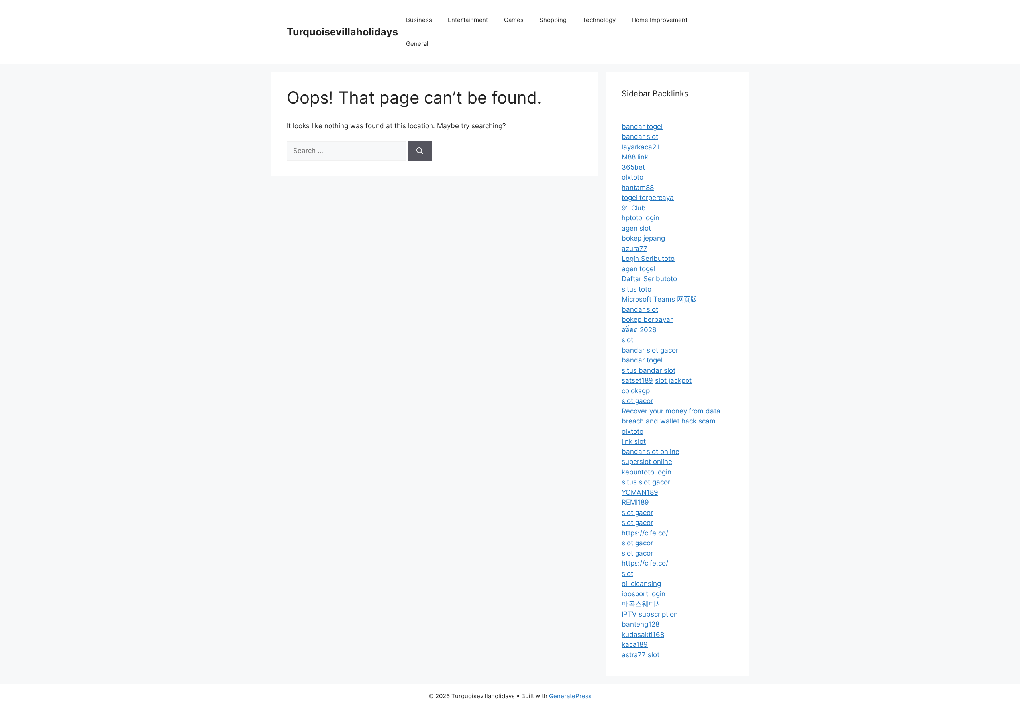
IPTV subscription (650, 614)
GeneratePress (570, 696)
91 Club (634, 208)
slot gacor (637, 401)
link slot (634, 441)
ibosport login (643, 594)
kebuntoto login (646, 472)
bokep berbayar (647, 319)
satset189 (637, 380)
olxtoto (632, 177)
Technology (599, 20)
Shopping (553, 20)
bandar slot (640, 137)
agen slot (636, 228)
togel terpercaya (648, 198)
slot (627, 340)
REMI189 (635, 502)
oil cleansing (641, 584)
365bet (633, 167)
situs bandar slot (648, 370)
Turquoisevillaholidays (342, 32)
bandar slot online (650, 452)
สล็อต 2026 (639, 330)
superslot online (647, 462)
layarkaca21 (640, 147)
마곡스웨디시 (642, 604)
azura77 (634, 249)
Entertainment (468, 20)
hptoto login (640, 218)
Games (514, 20)
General (417, 43)
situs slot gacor (646, 482)
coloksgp (636, 391)
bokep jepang (643, 238)
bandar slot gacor (650, 350)
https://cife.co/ (645, 533)
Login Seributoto (648, 258)
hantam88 (638, 188)
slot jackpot (673, 380)
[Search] (420, 151)
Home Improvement (659, 20)
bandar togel (642, 127)
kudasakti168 (643, 634)
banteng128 (640, 624)
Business (419, 20)
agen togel (638, 269)
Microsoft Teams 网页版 (659, 299)
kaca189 (635, 644)
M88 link (635, 157)
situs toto (636, 289)
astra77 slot (640, 655)
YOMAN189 (640, 492)
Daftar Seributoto (649, 279)
